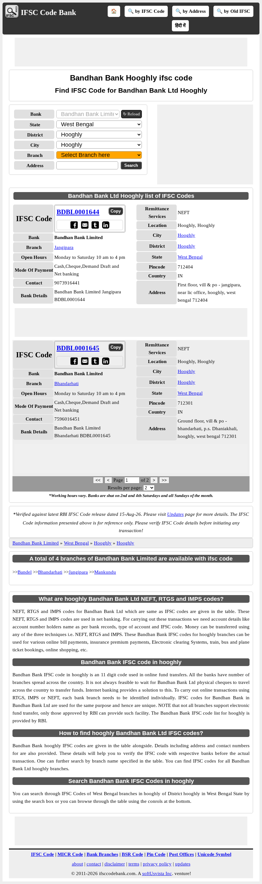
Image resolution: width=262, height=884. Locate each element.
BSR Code (132, 854)
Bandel (25, 572)
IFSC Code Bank (48, 12)
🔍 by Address (190, 11)
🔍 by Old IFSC (233, 11)
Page (118, 480)
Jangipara (63, 247)
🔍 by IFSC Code (146, 11)
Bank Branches (102, 854)
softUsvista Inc (157, 873)
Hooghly (186, 235)
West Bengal (190, 257)
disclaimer (114, 863)
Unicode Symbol (214, 854)
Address (35, 165)
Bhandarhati (66, 383)
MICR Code (70, 854)
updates (182, 863)
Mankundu (105, 572)
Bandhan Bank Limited (35, 543)
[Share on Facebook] (74, 225)
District (35, 134)
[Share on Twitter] (95, 225)
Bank (35, 114)
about (77, 863)
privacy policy (157, 863)
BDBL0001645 (78, 348)
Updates (175, 514)
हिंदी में (180, 25)
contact (94, 863)
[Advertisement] (131, 52)
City (34, 145)
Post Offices (181, 854)
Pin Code (156, 854)
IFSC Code (42, 854)
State (35, 124)
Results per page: (125, 487)
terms (133, 863)
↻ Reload (131, 114)
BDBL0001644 (78, 212)
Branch (34, 155)
